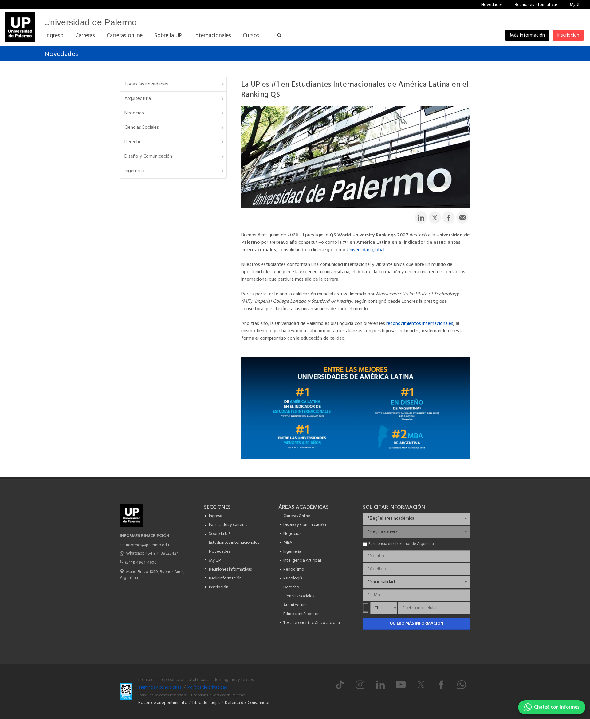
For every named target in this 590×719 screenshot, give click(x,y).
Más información (527, 35)
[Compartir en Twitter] (435, 217)
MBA (287, 542)
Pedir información (225, 578)
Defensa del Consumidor (247, 702)
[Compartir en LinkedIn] (421, 217)
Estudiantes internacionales (234, 542)
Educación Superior (301, 614)
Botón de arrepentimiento (162, 702)
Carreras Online (296, 516)
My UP (215, 560)
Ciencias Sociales (141, 128)
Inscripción (568, 35)
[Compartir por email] (462, 217)
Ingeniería (134, 171)
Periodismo (293, 569)
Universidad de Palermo (90, 22)
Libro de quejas (206, 702)
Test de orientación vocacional (312, 623)
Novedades (491, 4)
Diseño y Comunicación (148, 156)
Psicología (292, 578)
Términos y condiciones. (160, 687)
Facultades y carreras (228, 525)
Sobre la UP (219, 534)
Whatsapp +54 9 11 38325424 (152, 553)
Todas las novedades (146, 84)
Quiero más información (416, 623)
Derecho (133, 142)
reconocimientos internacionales (419, 324)
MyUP (575, 4)
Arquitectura (137, 99)
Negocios (134, 113)
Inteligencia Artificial (302, 560)
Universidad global (365, 250)
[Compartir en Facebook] (448, 217)
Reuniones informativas (536, 4)
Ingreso (215, 516)
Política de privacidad (207, 687)
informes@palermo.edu (147, 545)
